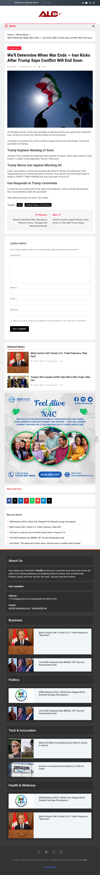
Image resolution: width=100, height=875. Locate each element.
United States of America (38, 205)
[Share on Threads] (49, 501)
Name (13, 287)
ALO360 (13, 66)
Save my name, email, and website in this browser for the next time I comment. (50, 321)
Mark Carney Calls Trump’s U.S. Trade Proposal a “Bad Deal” (35, 527)
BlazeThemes (50, 867)
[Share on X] (14, 501)
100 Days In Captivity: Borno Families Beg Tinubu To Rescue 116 (37, 532)
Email (13, 298)
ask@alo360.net (39, 608)
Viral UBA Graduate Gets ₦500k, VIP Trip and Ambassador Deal (23, 3)
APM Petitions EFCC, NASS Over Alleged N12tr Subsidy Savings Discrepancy (42, 521)
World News (14, 48)
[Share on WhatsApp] (32, 501)
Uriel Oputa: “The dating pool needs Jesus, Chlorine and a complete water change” (45, 543)
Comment (15, 255)
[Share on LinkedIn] (20, 501)
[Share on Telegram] (43, 501)
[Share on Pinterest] (26, 501)
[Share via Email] (37, 501)
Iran (19, 205)
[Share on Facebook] (9, 501)
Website (14, 309)
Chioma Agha (38, 361)
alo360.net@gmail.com (19, 608)
